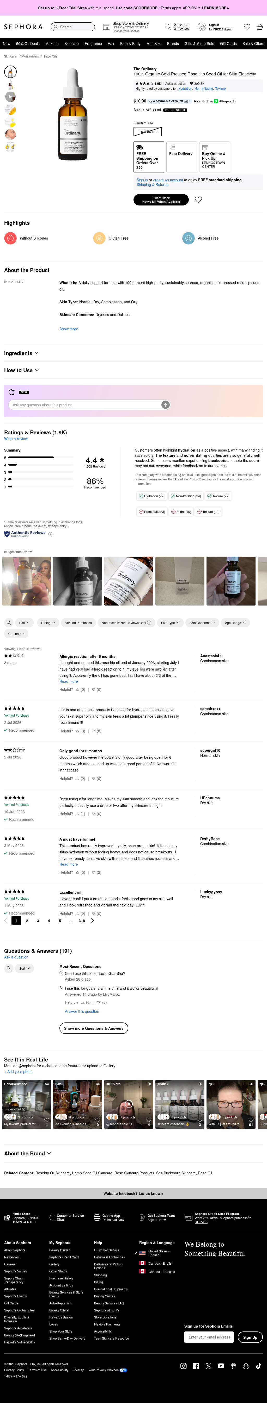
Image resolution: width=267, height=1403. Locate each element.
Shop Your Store (60, 1331)
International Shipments (111, 1289)
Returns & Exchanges (109, 1257)
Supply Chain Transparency (13, 1280)
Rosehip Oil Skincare (52, 1172)
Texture (220, 88)
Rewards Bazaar (61, 1317)
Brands (173, 43)
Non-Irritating (204, 88)
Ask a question (175, 83)
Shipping (100, 1275)
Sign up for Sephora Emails (208, 1326)
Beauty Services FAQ (109, 1303)
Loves (53, 1324)
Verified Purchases (78, 622)
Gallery (54, 1264)
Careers (10, 1264)
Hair (111, 43)
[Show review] (26, 581)
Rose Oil (205, 1172)
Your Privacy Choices (103, 1370)
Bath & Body (130, 43)
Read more (68, 681)
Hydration (185, 88)
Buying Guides (104, 1296)
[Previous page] (5, 920)
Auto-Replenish (60, 1303)
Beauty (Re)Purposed (19, 1335)
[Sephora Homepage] (23, 27)
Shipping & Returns (152, 184)
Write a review (16, 438)
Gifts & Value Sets (199, 43)
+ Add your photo (18, 1071)
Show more (68, 328)
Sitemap (78, 1370)
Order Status (58, 1271)
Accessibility (103, 1331)
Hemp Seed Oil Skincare (92, 1172)
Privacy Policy (14, 1370)
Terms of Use (37, 1370)
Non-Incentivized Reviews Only (124, 622)
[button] (207, 101)
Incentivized (13, 1109)
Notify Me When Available (161, 200)
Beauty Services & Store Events (66, 1294)
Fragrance (93, 43)
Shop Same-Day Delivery (67, 1338)
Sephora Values (15, 1271)
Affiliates (10, 1289)
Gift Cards (228, 43)
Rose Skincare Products (134, 1172)
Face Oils (50, 56)
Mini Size (154, 43)
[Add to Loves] (198, 199)
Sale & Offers (253, 43)
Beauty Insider (59, 1250)
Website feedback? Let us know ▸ (133, 1193)
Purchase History (61, 1278)
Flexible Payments (107, 1324)
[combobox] (73, 26)
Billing (98, 1282)
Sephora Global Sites (19, 1310)
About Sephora (15, 1250)
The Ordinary (145, 69)
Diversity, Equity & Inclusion (16, 1319)
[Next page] (92, 920)
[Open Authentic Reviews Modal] (50, 534)
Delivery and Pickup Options (108, 1266)
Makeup (52, 43)
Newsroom (12, 1257)
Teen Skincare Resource (111, 1338)
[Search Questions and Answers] (9, 968)
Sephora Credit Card (64, 1257)
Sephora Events (15, 1296)
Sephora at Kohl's (106, 1310)
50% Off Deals (28, 43)
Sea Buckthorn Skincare (176, 1172)
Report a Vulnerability (19, 1342)
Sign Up (250, 1337)
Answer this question (82, 1011)
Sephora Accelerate (18, 1328)
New (6, 43)
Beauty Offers (58, 1310)
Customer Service (106, 1250)
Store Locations (105, 1317)
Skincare (71, 43)
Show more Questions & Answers (94, 1028)
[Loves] (247, 27)
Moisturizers (30, 56)
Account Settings (61, 1285)
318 (82, 920)
